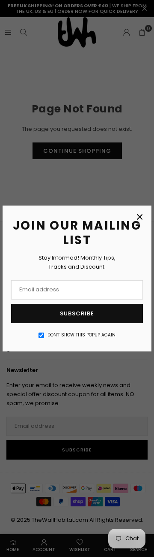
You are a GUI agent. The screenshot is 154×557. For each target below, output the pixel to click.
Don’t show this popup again (81, 335)
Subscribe (77, 313)
